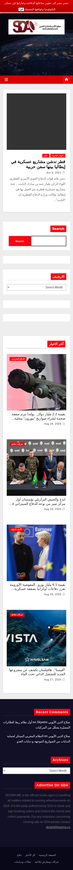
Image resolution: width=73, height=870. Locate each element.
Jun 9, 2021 (53, 172)
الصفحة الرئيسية (47, 855)
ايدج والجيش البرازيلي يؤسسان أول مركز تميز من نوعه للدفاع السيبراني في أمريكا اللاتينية (37, 503)
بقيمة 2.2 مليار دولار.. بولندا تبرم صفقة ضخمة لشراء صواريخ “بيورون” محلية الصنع (38, 418)
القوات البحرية (57, 156)
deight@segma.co (58, 827)
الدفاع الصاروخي (18, 359)
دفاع (46, 156)
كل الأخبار (30, 855)
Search (58, 229)
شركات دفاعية (17, 444)
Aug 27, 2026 (52, 679)
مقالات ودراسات (22, 861)
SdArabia (55, 39)
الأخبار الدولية (16, 529)
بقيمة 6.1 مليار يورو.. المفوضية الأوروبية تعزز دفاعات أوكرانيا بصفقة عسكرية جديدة (37, 589)
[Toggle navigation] (6, 79)
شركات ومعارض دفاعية (47, 861)
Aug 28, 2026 (52, 423)
